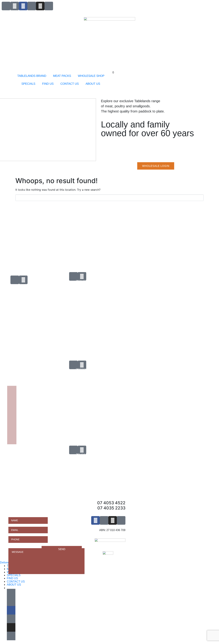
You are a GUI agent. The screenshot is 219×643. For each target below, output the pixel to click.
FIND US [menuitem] (12, 578)
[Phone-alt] (6, 6)
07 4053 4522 (111, 502)
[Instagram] (40, 6)
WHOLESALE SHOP (91, 76)
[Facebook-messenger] (31, 6)
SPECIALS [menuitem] (14, 575)
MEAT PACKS (62, 76)
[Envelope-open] (14, 6)
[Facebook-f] (23, 6)
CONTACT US (69, 83)
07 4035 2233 (111, 507)
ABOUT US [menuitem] (14, 584)
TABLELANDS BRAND (31, 76)
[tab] (52, 297)
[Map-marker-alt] (48, 6)
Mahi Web (2, 290)
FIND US (48, 83)
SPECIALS (28, 83)
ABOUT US (93, 83)
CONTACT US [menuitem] (16, 581)
